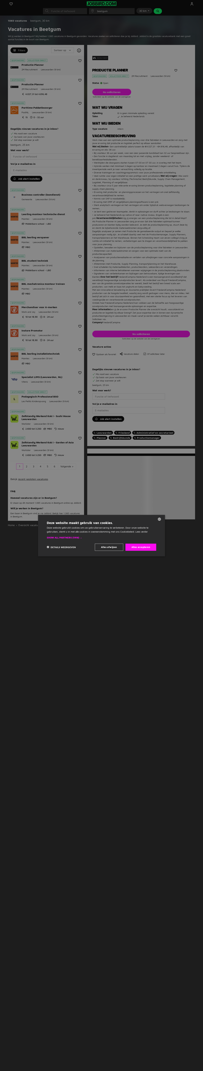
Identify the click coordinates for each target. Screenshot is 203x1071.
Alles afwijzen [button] (109, 547)
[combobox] (159, 519)
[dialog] (101, 535)
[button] (101, 537)
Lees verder (141, 531)
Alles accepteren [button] (140, 547)
